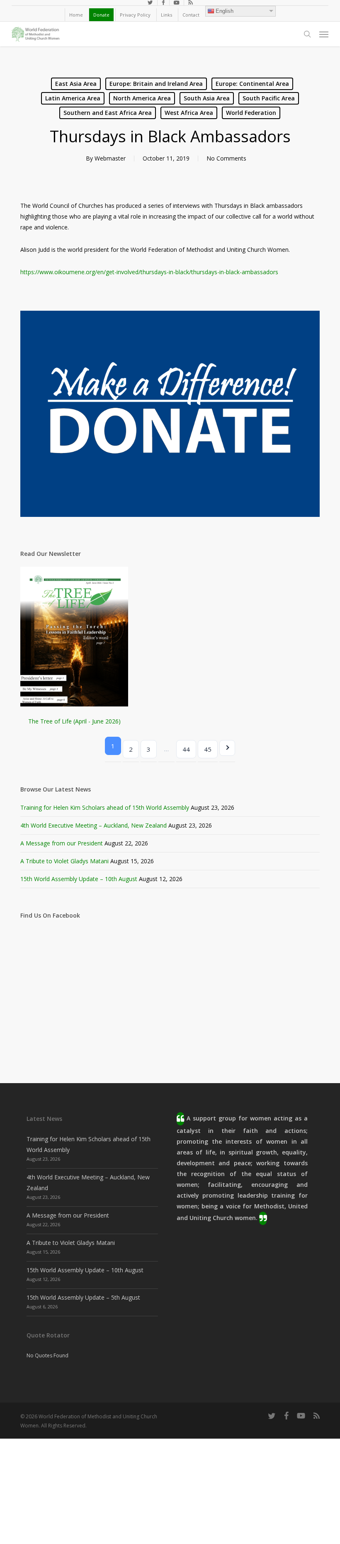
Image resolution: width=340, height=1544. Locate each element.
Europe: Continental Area (252, 84)
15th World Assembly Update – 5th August (83, 1297)
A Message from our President (61, 843)
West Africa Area (189, 113)
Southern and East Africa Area (107, 113)
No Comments (226, 158)
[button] (323, 34)
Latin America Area (72, 98)
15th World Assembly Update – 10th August (78, 879)
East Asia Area (76, 84)
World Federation (251, 113)
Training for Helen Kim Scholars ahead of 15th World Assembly (104, 807)
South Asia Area (207, 98)
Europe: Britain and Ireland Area (156, 84)
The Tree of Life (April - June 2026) (74, 721)
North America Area (142, 98)
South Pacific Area (269, 98)
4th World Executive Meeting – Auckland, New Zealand (93, 825)
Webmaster (110, 158)
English (224, 11)
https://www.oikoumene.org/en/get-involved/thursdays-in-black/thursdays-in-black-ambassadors (149, 272)
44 (186, 749)
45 (207, 749)
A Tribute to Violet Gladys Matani (64, 861)
